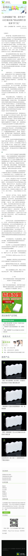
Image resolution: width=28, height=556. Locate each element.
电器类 (4, 491)
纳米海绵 (22, 530)
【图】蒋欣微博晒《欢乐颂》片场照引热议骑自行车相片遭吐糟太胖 (13, 324)
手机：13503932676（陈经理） (11, 350)
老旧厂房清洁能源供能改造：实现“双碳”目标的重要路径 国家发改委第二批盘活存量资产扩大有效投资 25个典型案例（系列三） (14, 286)
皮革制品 (4, 494)
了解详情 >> (6, 512)
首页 (19, 7)
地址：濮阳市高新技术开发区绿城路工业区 (14, 352)
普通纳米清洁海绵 (8, 320)
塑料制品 (4, 487)
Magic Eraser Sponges (13, 530)
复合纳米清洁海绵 (6, 478)
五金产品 (4, 496)
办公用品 (4, 489)
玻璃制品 (4, 493)
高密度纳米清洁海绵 (7, 476)
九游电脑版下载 (11, 26)
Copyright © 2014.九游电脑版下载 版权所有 (12, 548)
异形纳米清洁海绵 (6, 479)
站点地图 (4, 533)
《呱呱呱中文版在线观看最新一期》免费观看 (13, 327)
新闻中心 (23, 7)
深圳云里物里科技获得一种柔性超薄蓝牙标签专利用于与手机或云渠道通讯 (14, 279)
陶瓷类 (4, 486)
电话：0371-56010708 (9, 348)
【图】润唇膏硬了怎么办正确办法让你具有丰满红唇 (13, 330)
